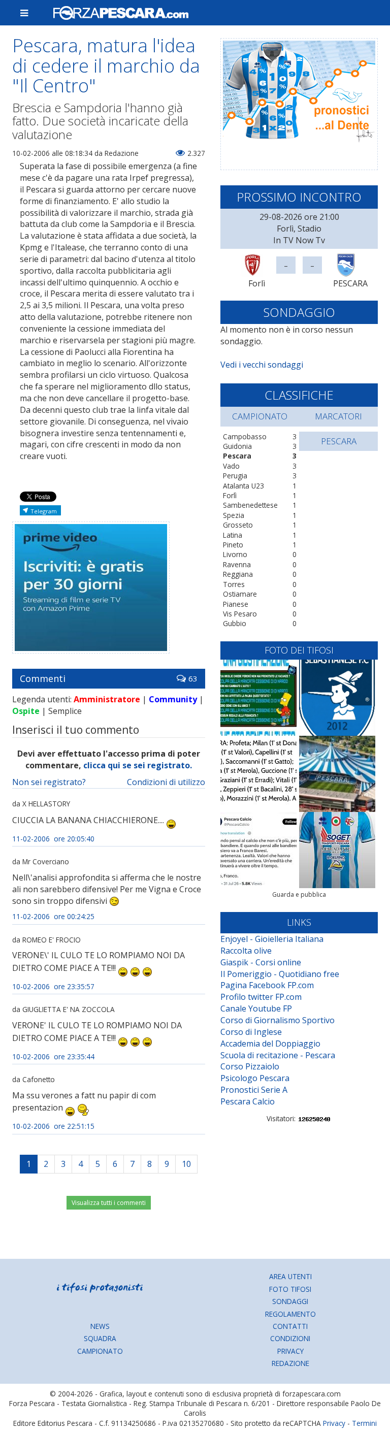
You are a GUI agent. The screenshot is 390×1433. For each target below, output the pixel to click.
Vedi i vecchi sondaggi (261, 364)
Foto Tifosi (290, 1289)
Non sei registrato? (49, 782)
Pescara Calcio (247, 1101)
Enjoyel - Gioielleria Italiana (271, 939)
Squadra (100, 1338)
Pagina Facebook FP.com (267, 985)
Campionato (100, 1351)
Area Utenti (290, 1276)
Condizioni (290, 1338)
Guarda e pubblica (299, 894)
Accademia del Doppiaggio (270, 1043)
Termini (364, 1423)
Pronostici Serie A (253, 1089)
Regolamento (290, 1314)
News (100, 1326)
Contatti (290, 1326)
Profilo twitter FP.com (261, 996)
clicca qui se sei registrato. (137, 765)
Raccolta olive (246, 950)
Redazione (290, 1363)
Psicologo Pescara (254, 1078)
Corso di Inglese (251, 1031)
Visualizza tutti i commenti (109, 1202)
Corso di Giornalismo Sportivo (277, 1020)
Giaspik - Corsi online (260, 962)
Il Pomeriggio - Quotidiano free (279, 974)
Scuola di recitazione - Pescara (277, 1055)
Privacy (290, 1351)
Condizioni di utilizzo (166, 782)
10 (186, 1163)
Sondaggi (290, 1301)
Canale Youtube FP (256, 1008)
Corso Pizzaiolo (249, 1066)
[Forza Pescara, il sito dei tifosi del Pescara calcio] (211, 12)
